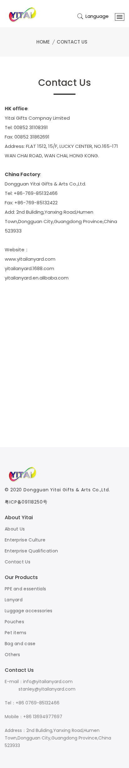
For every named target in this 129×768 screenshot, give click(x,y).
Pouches (14, 622)
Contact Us (72, 42)
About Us (15, 529)
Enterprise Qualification (31, 551)
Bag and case (20, 643)
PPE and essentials (25, 589)
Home (43, 42)
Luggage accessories (29, 611)
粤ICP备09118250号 (26, 502)
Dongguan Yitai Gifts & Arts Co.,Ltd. (66, 490)
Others (12, 654)
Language (97, 16)
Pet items (16, 633)
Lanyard (14, 600)
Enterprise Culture (25, 540)
